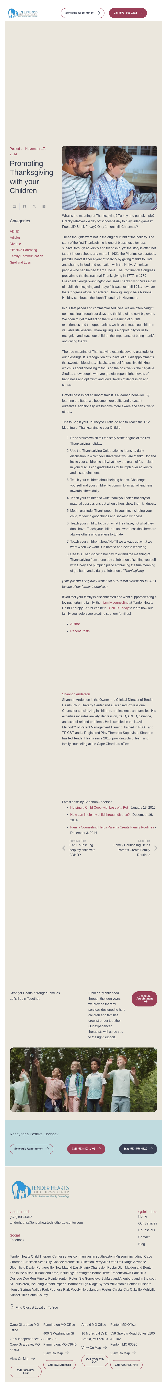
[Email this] (15, 206)
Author (75, 624)
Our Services (147, 1223)
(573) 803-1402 (21, 1217)
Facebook (17, 1240)
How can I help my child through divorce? (100, 814)
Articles (15, 237)
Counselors (146, 1230)
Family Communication (26, 256)
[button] (157, 13)
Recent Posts (80, 631)
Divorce (15, 244)
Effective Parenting (23, 250)
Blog (141, 1244)
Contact (143, 1237)
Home (142, 1216)
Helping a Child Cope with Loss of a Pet (99, 807)
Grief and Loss (20, 262)
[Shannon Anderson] (87, 688)
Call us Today (119, 608)
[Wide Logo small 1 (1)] (22, 13)
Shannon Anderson (76, 694)
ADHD (14, 231)
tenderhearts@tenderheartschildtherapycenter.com (46, 1222)
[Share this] (24, 206)
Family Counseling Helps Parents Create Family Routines (112, 827)
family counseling (116, 602)
